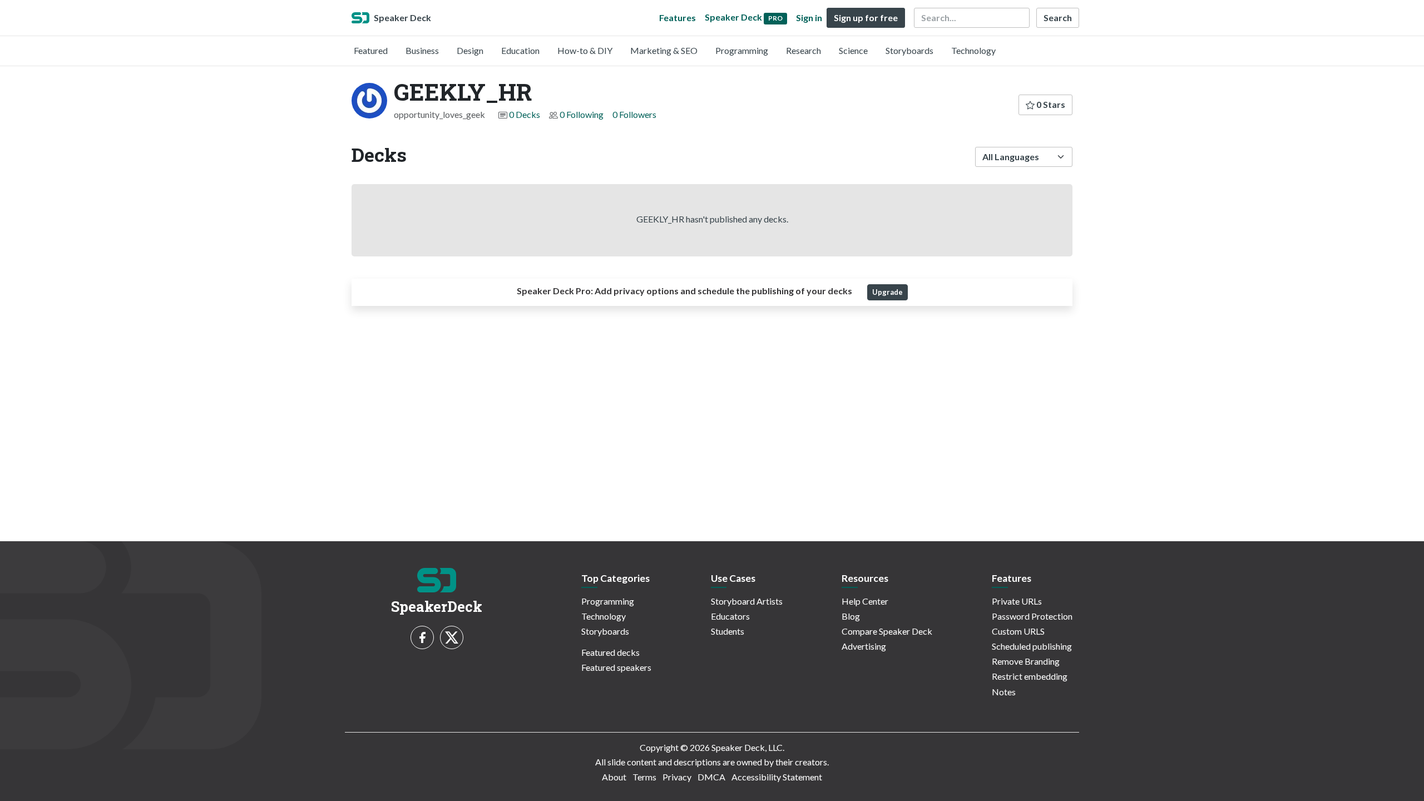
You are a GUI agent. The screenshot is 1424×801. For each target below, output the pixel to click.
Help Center (865, 601)
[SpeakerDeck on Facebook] (422, 637)
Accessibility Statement (776, 777)
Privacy (676, 777)
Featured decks (610, 652)
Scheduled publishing (1032, 646)
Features (677, 17)
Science (853, 50)
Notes (1004, 691)
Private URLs (1017, 601)
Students (727, 631)
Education (520, 50)
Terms (644, 777)
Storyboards (909, 50)
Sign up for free (866, 17)
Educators (730, 616)
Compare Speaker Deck (887, 631)
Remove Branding (1026, 661)
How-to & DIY (584, 50)
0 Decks (524, 114)
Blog (851, 616)
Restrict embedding (1029, 676)
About (614, 777)
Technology (973, 50)
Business (422, 50)
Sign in (809, 17)
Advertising (864, 646)
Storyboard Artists (747, 601)
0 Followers (634, 114)
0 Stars (1050, 104)
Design (470, 50)
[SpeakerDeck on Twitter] (451, 637)
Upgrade (887, 292)
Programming (741, 50)
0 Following (582, 114)
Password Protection (1032, 616)
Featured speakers (616, 667)
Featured (371, 50)
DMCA (711, 777)
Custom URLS (1018, 631)
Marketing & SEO (664, 50)
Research (803, 50)
